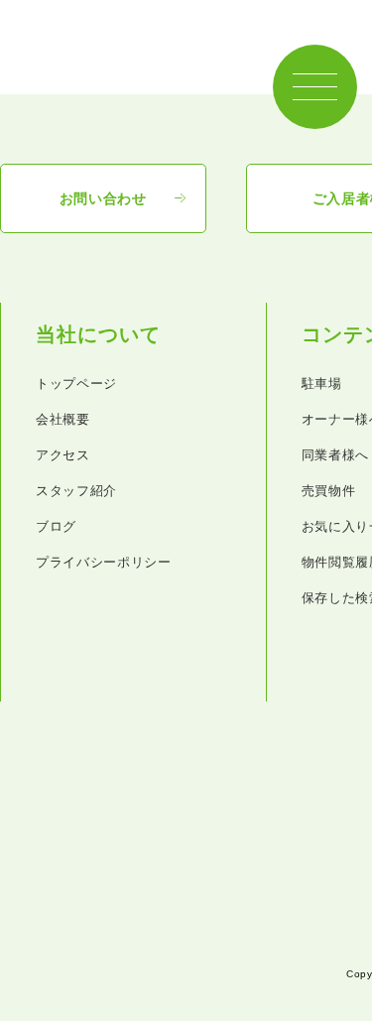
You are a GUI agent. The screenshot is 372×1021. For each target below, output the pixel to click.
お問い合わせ (103, 198)
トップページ (76, 383)
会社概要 (63, 419)
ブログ (56, 526)
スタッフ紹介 (76, 490)
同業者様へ (335, 454)
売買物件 (329, 490)
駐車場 (322, 383)
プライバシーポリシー (104, 562)
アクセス (63, 454)
